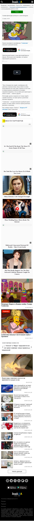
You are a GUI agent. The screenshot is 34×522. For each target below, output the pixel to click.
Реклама (3, 501)
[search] (2, 2)
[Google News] (18, 480)
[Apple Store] (12, 487)
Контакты (3, 506)
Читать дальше (17, 471)
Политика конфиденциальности (9, 498)
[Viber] (15, 480)
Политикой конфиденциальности (18, 7)
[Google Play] (22, 487)
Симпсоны (25, 43)
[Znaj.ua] (17, 1)
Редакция (3, 504)
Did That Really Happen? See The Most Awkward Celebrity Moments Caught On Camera (17, 272)
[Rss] (7, 480)
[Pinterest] (26, 480)
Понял (17, 11)
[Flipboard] (22, 480)
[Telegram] (11, 480)
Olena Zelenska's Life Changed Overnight (17, 196)
